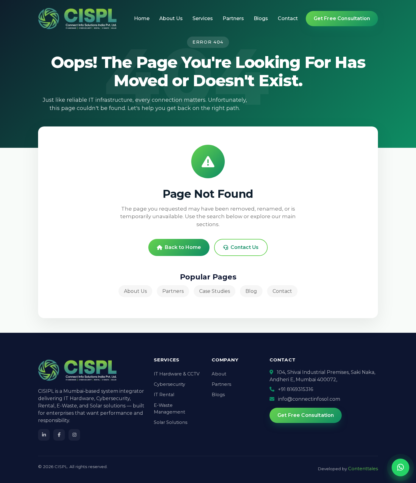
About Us (171, 18)
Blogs (261, 18)
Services (202, 18)
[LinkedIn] (44, 435)
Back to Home (183, 247)
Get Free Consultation (342, 18)
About (219, 374)
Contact (288, 18)
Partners (233, 18)
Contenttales (363, 468)
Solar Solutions (170, 422)
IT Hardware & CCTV (176, 374)
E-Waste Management (169, 409)
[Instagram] (74, 435)
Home (142, 18)
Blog (251, 291)
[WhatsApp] (400, 467)
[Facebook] (59, 435)
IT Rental (164, 394)
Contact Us (245, 247)
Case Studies (214, 291)
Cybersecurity (169, 384)
